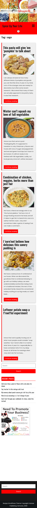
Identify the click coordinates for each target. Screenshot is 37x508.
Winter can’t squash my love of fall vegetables (17, 113)
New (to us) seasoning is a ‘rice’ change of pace (15, 396)
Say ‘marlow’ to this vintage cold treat (12, 389)
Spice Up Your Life (12, 26)
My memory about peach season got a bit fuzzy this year (17, 392)
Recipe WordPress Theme (12, 503)
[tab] (33, 26)
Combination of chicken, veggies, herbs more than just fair (18, 180)
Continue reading (11, 101)
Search (18, 371)
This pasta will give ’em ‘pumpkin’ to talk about (17, 49)
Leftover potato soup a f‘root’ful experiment (16, 311)
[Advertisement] (18, 458)
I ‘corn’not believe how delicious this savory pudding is (16, 244)
